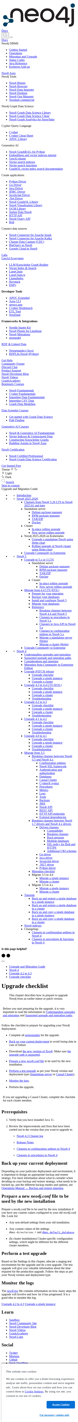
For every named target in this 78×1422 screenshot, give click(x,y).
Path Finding (16, 420)
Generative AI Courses (15, 426)
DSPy (12, 285)
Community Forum (13, 363)
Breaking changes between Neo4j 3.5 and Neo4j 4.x (52, 758)
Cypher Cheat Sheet (21, 135)
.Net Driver (16, 198)
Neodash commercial (21, 99)
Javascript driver (49, 861)
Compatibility (55, 830)
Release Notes (25, 1142)
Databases (45, 776)
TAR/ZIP (37, 519)
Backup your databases (45, 597)
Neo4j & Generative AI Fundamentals (32, 433)
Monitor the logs (19, 1080)
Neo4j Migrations (19, 334)
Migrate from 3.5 (34, 752)
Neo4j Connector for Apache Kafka (30, 238)
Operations (15, 53)
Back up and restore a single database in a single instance (54, 900)
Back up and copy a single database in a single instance (53, 913)
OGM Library (17, 208)
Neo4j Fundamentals (21, 390)
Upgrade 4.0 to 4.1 (35, 735)
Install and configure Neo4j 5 (49, 600)
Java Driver (16, 188)
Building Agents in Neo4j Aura (27, 443)
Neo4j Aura (9, 73)
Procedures (46, 786)
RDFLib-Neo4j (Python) (24, 354)
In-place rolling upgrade (46, 529)
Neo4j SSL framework (52, 766)
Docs (5, 30)
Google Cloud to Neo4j (23, 248)
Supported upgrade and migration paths (47, 658)
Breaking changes (57, 834)
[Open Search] (5, 35)
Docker (36, 522)
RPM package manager (46, 515)
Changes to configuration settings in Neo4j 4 (43, 1148)
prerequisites (32, 1035)
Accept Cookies (60, 1404)
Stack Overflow (18, 1363)
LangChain (16, 271)
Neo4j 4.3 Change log (30, 1136)
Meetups (14, 1356)
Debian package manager (47, 512)
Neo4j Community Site (23, 1323)
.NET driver (46, 864)
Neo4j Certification (13, 449)
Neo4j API (45, 807)
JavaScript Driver (19, 195)
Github (13, 1359)
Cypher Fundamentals (22, 393)
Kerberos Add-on (19, 66)
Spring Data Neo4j (20, 212)
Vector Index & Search (22, 268)
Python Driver (17, 181)
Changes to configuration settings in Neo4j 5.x (54, 632)
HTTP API (15, 215)
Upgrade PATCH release (39, 671)
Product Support (11, 370)
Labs (4, 255)
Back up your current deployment (29, 1041)
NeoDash (14, 314)
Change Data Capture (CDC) (26, 241)
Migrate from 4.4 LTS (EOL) (41, 590)
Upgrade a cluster (42, 681)
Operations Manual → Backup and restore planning (32, 1188)
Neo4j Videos (10, 377)
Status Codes (17, 60)
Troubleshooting (41, 698)
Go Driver (15, 185)
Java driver (45, 857)
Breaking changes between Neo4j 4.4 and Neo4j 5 (55, 612)
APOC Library (18, 139)
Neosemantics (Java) (21, 350)
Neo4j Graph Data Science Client (29, 116)
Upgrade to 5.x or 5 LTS (39, 559)
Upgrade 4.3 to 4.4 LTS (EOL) (43, 685)
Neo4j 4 (21, 651)
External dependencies (52, 817)
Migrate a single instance (54, 878)
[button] (5, 35)
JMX (42, 803)
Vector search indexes (22, 162)
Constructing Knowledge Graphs (29, 439)
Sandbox (14, 1319)
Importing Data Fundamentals (27, 397)
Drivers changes (49, 827)
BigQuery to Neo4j (20, 245)
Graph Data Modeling (22, 404)
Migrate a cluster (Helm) (54, 644)
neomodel (15, 337)
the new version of (38, 1051)
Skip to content (11, 485)
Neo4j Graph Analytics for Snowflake (32, 119)
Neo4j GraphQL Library (23, 201)
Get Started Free (11, 465)
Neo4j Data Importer (21, 89)
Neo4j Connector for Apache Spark (30, 235)
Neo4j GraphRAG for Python (27, 151)
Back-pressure (55, 837)
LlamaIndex (16, 278)
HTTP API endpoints (52, 813)
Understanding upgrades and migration (47, 654)
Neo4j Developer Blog (15, 373)
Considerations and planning (41, 661)
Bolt (11, 222)
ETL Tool (15, 311)
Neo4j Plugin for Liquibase (25, 331)
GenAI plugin (17, 158)
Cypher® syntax (49, 783)
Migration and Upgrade (23, 56)
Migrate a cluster (49, 881)
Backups (44, 800)
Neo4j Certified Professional (26, 456)
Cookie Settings (34, 1391)
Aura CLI (15, 301)
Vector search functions (23, 165)
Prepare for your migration (47, 593)
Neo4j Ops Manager (21, 96)
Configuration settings (52, 763)
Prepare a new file (26, 1061)
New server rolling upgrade (48, 532)
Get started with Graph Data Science (31, 416)
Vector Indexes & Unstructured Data (31, 436)
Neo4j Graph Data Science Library (30, 112)
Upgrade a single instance (47, 678)
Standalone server (41, 1074)
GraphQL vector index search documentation (36, 168)
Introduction (24, 495)
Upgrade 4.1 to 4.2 (35, 719)
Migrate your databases (45, 603)
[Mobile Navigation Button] (11, 37)
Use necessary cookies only (54, 1415)
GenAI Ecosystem (12, 258)
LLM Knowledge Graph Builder (28, 264)
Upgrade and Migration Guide (27, 966)
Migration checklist (43, 871)
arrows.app (15, 304)
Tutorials (29, 895)
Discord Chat (9, 367)
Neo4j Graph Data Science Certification (33, 459)
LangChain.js (17, 274)
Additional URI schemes (61, 851)
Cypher (13, 132)
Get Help (7, 360)
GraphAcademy (11, 380)
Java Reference (18, 63)
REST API (45, 810)
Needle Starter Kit (20, 327)
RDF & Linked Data (14, 344)
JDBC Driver (17, 191)
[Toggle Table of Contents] (3, 961)
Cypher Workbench (21, 308)
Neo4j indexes (32, 925)
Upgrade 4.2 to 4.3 (35, 702)
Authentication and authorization (50, 771)
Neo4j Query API (19, 218)
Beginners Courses (13, 384)
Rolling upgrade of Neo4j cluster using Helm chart (51, 548)
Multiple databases (58, 840)
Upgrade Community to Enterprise (45, 552)
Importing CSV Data (21, 400)
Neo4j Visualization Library (25, 205)
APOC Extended (19, 297)
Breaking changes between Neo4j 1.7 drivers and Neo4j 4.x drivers (52, 822)
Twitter (13, 1352)
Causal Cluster (48, 779)
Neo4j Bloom (17, 83)
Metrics (43, 790)
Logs (42, 793)
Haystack (14, 281)
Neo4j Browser (18, 86)
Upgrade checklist (42, 674)
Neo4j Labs (16, 1336)
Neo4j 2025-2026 (27, 498)
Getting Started (18, 49)
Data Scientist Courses (15, 410)
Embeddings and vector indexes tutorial (32, 155)
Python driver (47, 868)
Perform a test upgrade (22, 1070)
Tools (42, 796)
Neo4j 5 (21, 556)
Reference (38, 607)
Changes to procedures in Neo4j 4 (37, 1155)
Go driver (45, 854)
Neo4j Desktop (18, 93)
